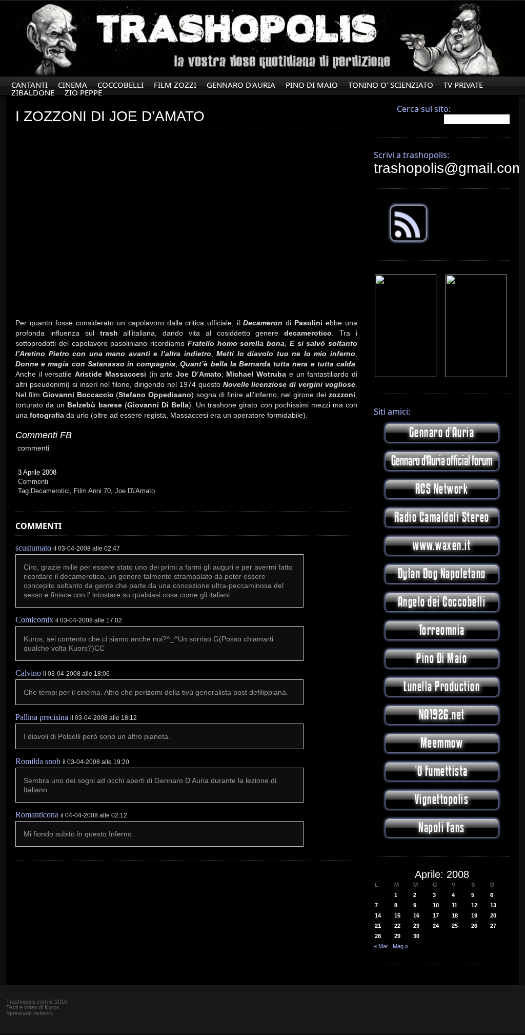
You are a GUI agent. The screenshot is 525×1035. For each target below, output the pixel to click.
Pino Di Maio (312, 85)
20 (493, 915)
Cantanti (29, 85)
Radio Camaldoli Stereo (442, 517)
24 (436, 926)
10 (436, 905)
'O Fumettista (441, 771)
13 (493, 905)
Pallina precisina (41, 717)
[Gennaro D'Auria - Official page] (476, 375)
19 (474, 915)
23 (416, 926)
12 (474, 905)
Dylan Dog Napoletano (442, 574)
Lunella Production (441, 686)
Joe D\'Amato (135, 491)
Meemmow (441, 743)
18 (455, 915)
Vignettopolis (442, 799)
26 (474, 926)
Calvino (28, 673)
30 (416, 936)
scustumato (33, 547)
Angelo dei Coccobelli (442, 602)
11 (454, 905)
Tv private (463, 85)
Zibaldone (32, 92)
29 (397, 936)
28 (378, 936)
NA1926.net (442, 715)
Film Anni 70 (92, 491)
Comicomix (34, 619)
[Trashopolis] (405, 375)
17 (436, 915)
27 (493, 926)
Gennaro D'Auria (241, 85)
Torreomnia (442, 630)
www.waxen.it (442, 545)
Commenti (33, 481)
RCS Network (442, 489)
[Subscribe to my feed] (408, 242)
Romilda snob (37, 761)
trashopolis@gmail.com (449, 168)
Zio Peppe (83, 92)
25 (455, 926)
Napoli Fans (441, 828)
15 (397, 915)
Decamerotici (50, 491)
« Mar (381, 946)
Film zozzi (175, 85)
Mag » (400, 946)
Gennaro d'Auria (442, 432)
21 (378, 926)
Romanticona (36, 814)
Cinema (72, 85)
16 (416, 915)
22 (397, 926)
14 (378, 915)
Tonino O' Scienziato (390, 85)
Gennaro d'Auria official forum (441, 461)
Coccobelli (120, 85)
